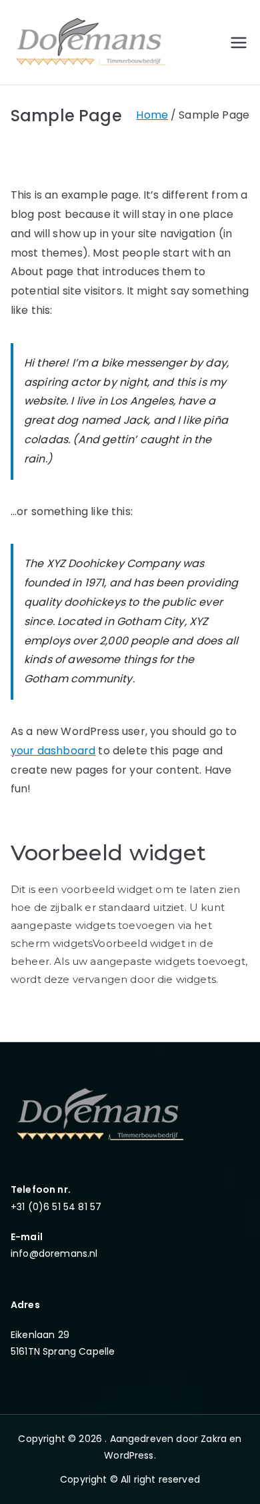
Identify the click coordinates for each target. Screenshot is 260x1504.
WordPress (128, 1455)
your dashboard (53, 750)
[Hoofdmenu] (238, 42)
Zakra (214, 1438)
